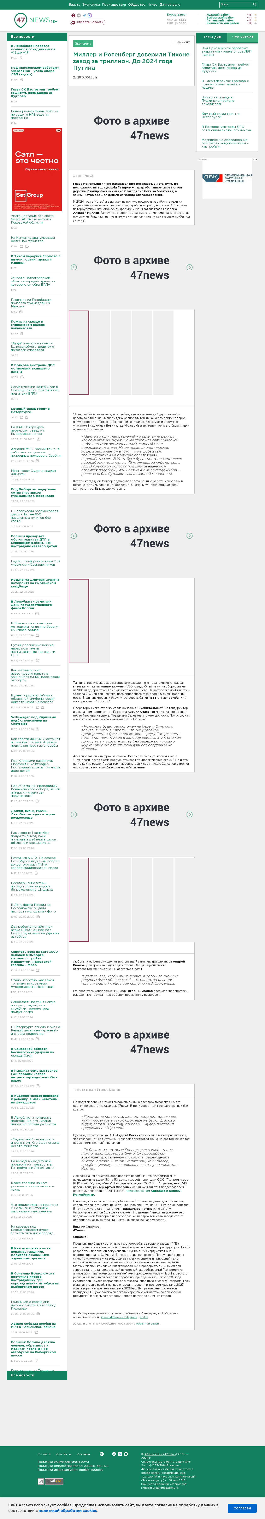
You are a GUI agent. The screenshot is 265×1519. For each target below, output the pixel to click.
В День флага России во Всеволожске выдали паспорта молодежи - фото (33, 911)
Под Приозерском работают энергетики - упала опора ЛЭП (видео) (226, 51)
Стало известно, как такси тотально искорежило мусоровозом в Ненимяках (32, 986)
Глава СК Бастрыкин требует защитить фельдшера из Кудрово (226, 68)
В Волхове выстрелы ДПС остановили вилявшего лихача (226, 129)
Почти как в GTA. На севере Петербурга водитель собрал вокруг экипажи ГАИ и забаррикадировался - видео (35, 865)
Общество (136, 4)
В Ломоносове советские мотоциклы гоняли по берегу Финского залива (34, 629)
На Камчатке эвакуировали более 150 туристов (33, 242)
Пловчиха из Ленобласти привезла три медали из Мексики (31, 305)
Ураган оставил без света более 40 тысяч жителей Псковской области (32, 222)
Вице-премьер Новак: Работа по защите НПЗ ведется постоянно (34, 117)
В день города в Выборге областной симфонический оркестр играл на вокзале (32, 701)
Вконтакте (114, 1454)
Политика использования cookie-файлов (70, 1470)
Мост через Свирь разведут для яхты (34, 475)
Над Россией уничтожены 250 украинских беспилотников (35, 565)
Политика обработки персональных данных (73, 1466)
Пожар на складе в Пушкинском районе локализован (218, 100)
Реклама (83, 1454)
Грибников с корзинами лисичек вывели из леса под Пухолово (33, 1308)
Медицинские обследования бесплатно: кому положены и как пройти (225, 143)
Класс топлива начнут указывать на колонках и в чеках (32, 1189)
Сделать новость (90, 22)
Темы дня (212, 37)
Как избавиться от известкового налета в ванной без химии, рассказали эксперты (35, 678)
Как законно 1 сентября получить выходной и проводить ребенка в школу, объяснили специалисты (34, 840)
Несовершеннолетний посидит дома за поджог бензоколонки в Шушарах (32, 889)
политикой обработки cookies (68, 1511)
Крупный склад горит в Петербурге (220, 116)
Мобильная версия (73, 15)
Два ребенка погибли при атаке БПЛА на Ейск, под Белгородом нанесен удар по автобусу (35, 934)
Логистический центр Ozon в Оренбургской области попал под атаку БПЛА (35, 393)
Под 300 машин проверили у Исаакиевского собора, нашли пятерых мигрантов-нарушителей (35, 793)
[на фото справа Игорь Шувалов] (132, 1041)
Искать (254, 4)
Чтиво (152, 4)
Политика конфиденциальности (63, 1462)
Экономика (91, 4)
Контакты (63, 1454)
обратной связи (147, 1324)
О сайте (44, 1454)
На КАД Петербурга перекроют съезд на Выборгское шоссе (27, 433)
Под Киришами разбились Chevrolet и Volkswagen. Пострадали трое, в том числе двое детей (35, 768)
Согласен (242, 1508)
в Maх (144, 1317)
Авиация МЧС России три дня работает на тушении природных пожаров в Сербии (35, 455)
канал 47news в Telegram (119, 1317)
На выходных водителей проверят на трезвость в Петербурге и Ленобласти (32, 1167)
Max (126, 1454)
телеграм (84, 15)
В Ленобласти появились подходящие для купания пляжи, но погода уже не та (33, 1123)
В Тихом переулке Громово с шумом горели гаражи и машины (225, 84)
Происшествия (114, 4)
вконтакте (79, 15)
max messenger (90, 15)
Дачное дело (170, 4)
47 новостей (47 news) (161, 1454)
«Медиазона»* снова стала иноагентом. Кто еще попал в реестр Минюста (35, 1145)
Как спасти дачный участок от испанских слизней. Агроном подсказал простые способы (35, 745)
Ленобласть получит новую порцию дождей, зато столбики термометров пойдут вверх (33, 1010)
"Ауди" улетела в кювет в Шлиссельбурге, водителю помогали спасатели (32, 349)
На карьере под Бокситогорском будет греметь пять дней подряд (32, 1232)
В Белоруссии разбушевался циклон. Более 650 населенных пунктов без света (34, 519)
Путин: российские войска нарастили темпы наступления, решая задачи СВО (33, 653)
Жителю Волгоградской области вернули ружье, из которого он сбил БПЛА (33, 284)
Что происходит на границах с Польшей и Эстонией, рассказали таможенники (34, 1210)
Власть (74, 4)
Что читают (243, 37)
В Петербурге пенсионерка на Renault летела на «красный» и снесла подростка (35, 1033)
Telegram (120, 1454)
